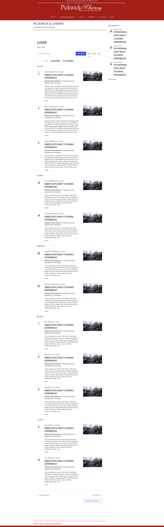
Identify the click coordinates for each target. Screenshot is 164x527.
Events (39, 47)
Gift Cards (102, 17)
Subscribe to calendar (92, 501)
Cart (112, 17)
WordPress (59, 524)
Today (46, 60)
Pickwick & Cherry (48, 23)
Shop (81, 17)
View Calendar (112, 79)
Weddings (91, 17)
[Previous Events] (38, 61)
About (52, 17)
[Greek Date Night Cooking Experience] (92, 76)
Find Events (80, 53)
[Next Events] (41, 61)
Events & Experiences (67, 17)
